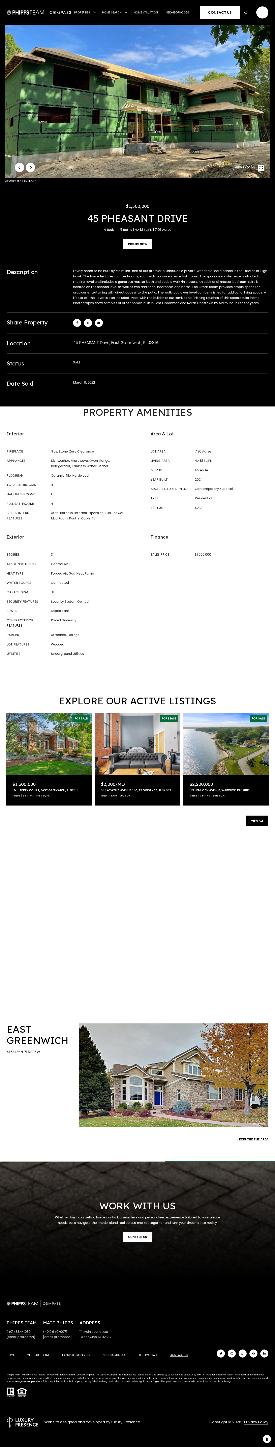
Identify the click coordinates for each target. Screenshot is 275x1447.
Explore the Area (253, 1139)
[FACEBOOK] (221, 1354)
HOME (11, 1355)
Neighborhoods (178, 12)
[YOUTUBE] (253, 1354)
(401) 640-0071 (55, 1331)
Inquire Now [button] (137, 244)
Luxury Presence (125, 1421)
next (30, 167)
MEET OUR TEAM (38, 1355)
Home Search (112, 12)
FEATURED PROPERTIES (76, 1355)
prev (19, 167)
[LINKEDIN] (264, 1354)
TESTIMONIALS (148, 1355)
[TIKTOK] (243, 1354)
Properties (82, 12)
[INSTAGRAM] (232, 1354)
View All (257, 821)
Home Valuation (146, 12)
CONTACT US (179, 1355)
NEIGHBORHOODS (114, 1355)
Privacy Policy (256, 1421)
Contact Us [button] (220, 12)
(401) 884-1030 (19, 1331)
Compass (114, 1374)
